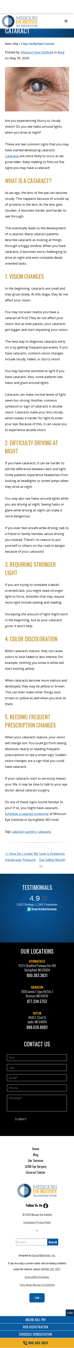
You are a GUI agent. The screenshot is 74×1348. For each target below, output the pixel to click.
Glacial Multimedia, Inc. (43, 1255)
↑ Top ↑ (37, 1298)
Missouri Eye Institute (37, 52)
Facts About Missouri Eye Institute (37, 1285)
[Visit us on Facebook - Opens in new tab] (45, 1205)
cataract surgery (24, 832)
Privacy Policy (44, 1222)
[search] (52, 1242)
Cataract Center (35, 1172)
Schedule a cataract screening (27, 814)
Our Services (35, 1160)
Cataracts (12, 156)
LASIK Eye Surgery (35, 1166)
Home (8, 43)
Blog (15, 43)
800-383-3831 (52, 1269)
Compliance (29, 1222)
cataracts (44, 832)
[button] (66, 21)
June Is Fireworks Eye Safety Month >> (52, 860)
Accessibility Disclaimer (37, 1277)
